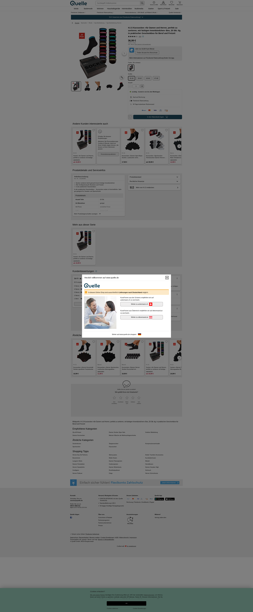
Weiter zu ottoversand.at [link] (139, 317)
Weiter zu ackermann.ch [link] (139, 304)
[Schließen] (167, 277)
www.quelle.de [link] (124, 334)
